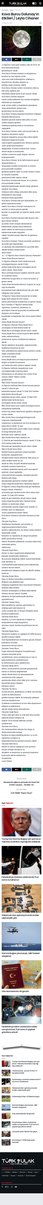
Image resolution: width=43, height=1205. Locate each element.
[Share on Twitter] (16, 59)
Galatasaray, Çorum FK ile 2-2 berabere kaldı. (24, 1072)
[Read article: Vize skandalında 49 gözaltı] (21, 974)
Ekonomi (22, 1172)
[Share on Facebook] (6, 59)
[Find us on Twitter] (7, 1187)
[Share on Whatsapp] (27, 59)
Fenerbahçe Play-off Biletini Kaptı (25, 1096)
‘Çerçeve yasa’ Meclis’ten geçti (24, 1131)
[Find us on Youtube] (16, 1187)
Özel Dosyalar (31, 1176)
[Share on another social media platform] (36, 59)
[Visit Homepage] (18, 3)
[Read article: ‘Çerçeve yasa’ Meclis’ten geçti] (6, 1134)
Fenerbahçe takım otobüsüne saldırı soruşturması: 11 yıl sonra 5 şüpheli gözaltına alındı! (19, 1029)
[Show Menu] (3, 3)
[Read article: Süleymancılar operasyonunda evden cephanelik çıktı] (21, 898)
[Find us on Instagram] (12, 1187)
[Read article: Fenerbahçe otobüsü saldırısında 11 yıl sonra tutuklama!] (21, 860)
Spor (36, 1172)
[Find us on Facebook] (2, 1187)
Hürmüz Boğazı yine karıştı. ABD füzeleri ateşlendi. (24, 1106)
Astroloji (18, 10)
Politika (7, 1172)
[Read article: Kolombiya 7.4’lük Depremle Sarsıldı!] (6, 1142)
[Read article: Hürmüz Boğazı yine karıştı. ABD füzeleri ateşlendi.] (21, 936)
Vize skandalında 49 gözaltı (15, 991)
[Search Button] (40, 3)
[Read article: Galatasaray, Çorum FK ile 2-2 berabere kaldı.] (6, 1073)
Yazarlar (21, 1176)
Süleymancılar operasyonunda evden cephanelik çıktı (24, 1089)
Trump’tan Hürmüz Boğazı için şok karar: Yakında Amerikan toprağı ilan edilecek (21, 840)
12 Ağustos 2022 (7, 23)
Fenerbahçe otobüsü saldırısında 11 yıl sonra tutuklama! (26, 1080)
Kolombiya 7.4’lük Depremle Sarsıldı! (23, 1141)
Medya (14, 1172)
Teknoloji (5, 1176)
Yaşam (12, 10)
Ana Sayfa (5, 10)
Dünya (30, 1172)
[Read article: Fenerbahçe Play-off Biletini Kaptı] (6, 1099)
